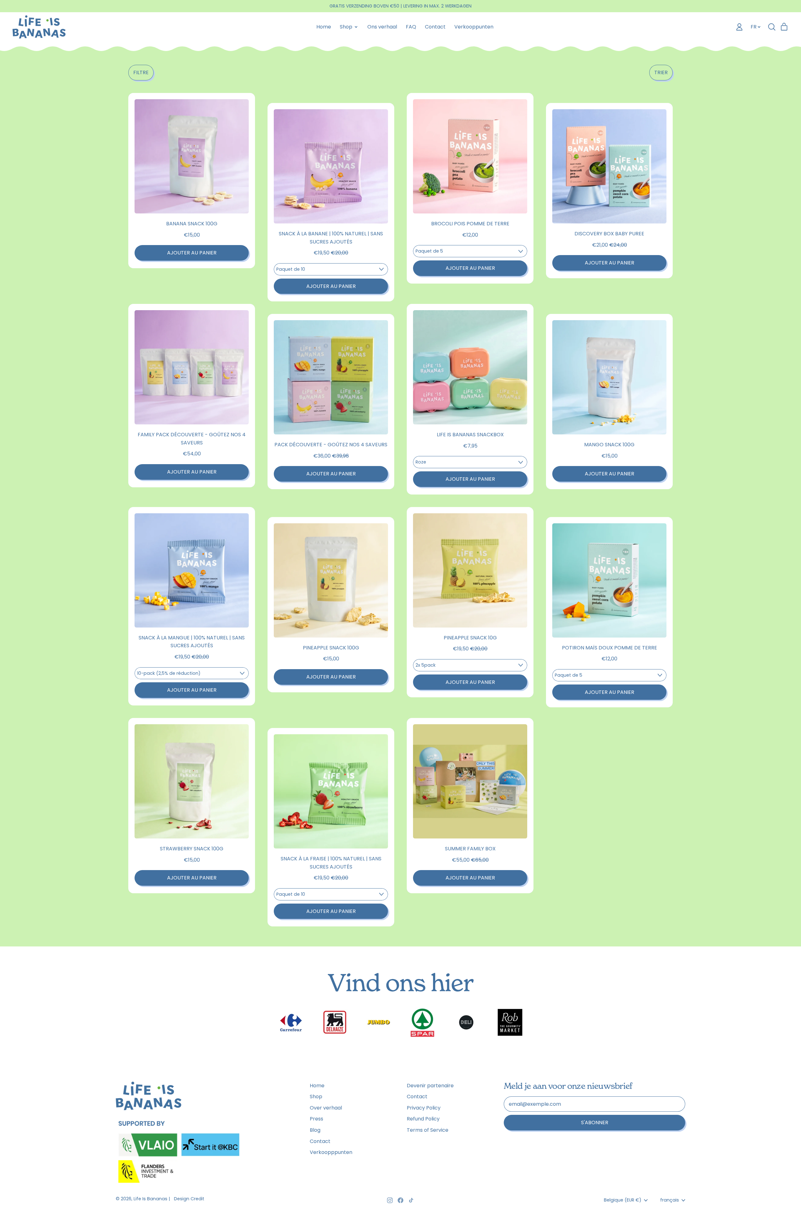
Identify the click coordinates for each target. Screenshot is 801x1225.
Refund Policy (423, 1118)
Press (316, 1118)
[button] (141, 72)
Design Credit (189, 1199)
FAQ (411, 26)
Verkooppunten (473, 26)
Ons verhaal (382, 26)
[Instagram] (390, 1200)
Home (323, 26)
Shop (316, 1096)
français (669, 1200)
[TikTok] (411, 1200)
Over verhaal (326, 1107)
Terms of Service (427, 1130)
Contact (435, 26)
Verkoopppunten (331, 1152)
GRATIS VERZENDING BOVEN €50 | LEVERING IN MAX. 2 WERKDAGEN (400, 6)
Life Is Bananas (150, 1199)
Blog (315, 1130)
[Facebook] (400, 1200)
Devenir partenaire (430, 1085)
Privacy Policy (424, 1107)
